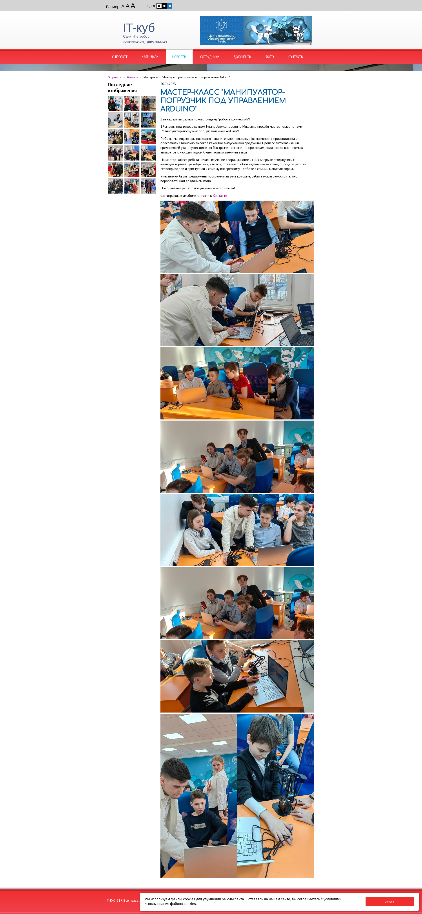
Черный (164, 6)
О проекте (114, 77)
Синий (169, 6)
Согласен (390, 901)
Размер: (113, 7)
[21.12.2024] (115, 103)
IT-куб (139, 27)
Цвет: (151, 6)
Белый (159, 6)
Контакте (220, 195)
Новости (132, 77)
